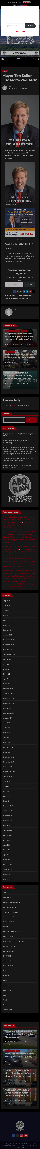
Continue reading (20, 31)
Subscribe (30, 26)
